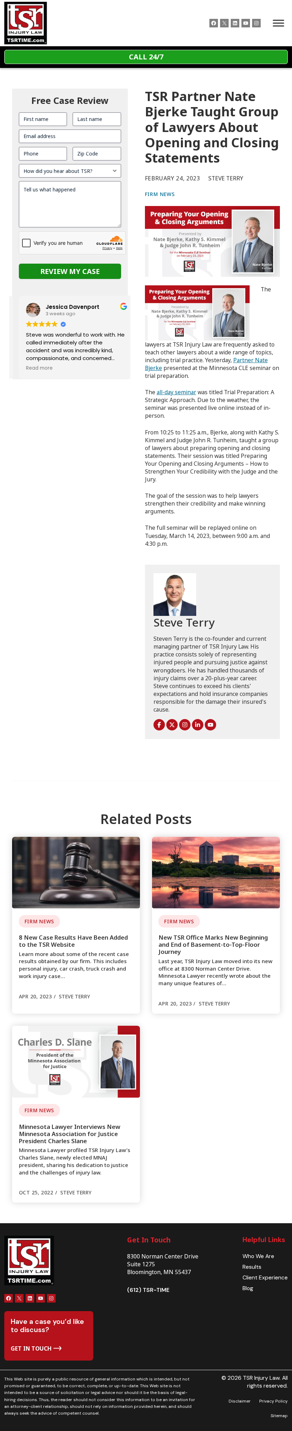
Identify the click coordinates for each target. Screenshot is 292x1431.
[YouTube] (210, 724)
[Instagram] (185, 724)
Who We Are (258, 1256)
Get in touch (31, 1348)
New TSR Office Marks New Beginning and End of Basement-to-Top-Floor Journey (213, 944)
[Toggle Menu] (278, 23)
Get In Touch (149, 1240)
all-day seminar (176, 392)
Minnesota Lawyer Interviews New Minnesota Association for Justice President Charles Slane (69, 1134)
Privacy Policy (273, 1401)
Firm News (160, 194)
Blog (248, 1288)
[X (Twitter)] (172, 724)
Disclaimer (240, 1401)
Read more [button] (32, 368)
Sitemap (279, 1416)
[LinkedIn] (197, 724)
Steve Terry (183, 622)
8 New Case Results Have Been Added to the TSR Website (73, 941)
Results (252, 1267)
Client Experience (265, 1277)
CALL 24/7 (146, 57)
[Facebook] (159, 724)
